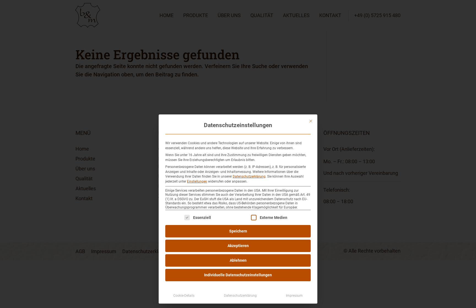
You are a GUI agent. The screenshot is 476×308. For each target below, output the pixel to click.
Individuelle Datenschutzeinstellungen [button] (238, 275)
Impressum (294, 296)
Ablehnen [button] (238, 260)
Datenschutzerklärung (249, 176)
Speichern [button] (238, 231)
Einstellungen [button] (197, 181)
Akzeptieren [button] (238, 245)
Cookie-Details (183, 296)
